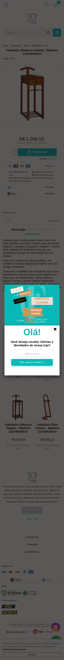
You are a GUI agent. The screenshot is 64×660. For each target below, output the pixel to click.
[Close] (56, 329)
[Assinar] (32, 362)
